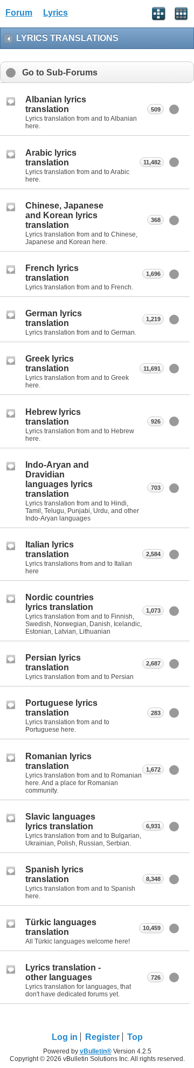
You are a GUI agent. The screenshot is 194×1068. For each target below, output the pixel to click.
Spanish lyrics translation (54, 874)
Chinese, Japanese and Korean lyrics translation (64, 215)
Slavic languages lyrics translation (60, 821)
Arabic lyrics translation (51, 157)
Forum (18, 12)
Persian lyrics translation (53, 662)
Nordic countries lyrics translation (59, 602)
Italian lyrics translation (49, 549)
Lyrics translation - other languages (63, 972)
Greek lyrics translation (49, 363)
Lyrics (55, 12)
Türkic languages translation (60, 927)
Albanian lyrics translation (55, 104)
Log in (65, 1037)
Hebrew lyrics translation (53, 416)
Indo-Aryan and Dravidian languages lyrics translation (59, 479)
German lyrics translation (53, 318)
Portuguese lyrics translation (61, 707)
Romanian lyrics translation (58, 761)
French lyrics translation (52, 272)
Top (135, 1037)
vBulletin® (96, 1051)
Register (102, 1037)
